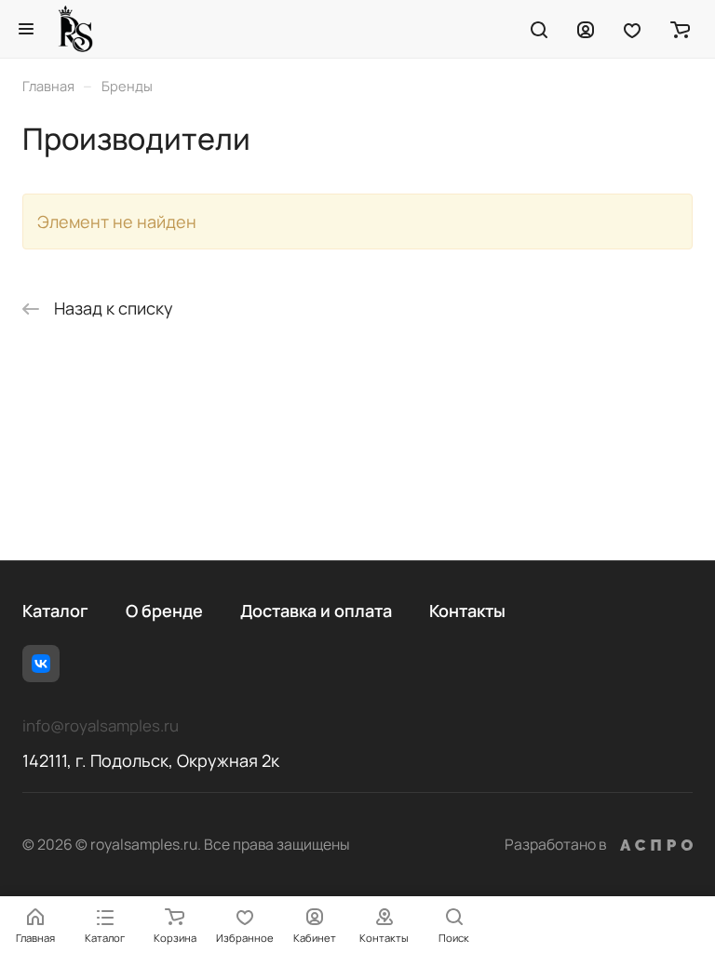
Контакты (467, 610)
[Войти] (585, 29)
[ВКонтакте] (41, 663)
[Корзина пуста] (680, 29)
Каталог (55, 610)
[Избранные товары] (632, 29)
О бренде (164, 610)
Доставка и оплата (316, 610)
